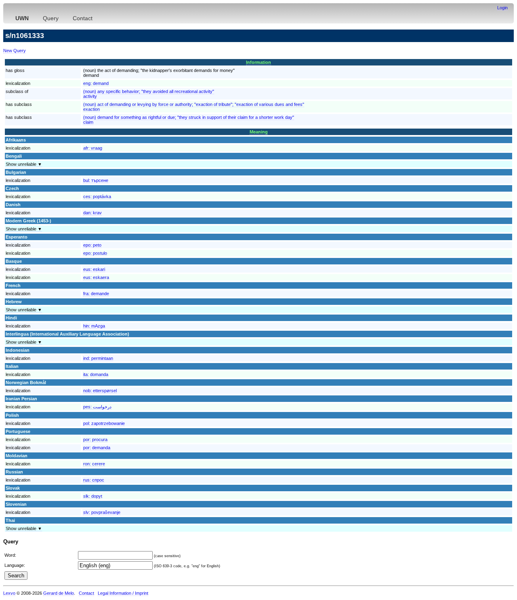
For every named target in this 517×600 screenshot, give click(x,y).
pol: (104, 423)
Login (502, 7)
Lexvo (9, 593)
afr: (92, 148)
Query (51, 18)
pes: (97, 406)
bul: (95, 180)
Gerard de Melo (58, 593)
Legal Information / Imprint (123, 593)
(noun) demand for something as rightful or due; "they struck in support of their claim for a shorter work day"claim (188, 120)
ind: (98, 358)
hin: (94, 325)
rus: (93, 479)
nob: (100, 390)
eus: (94, 269)
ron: (94, 463)
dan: (92, 212)
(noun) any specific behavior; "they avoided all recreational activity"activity (148, 94)
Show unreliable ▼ (24, 164)
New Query (14, 50)
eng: (96, 83)
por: (95, 439)
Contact (82, 18)
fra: (96, 293)
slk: (92, 496)
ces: (97, 196)
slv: (101, 512)
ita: (95, 374)
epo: (92, 245)
